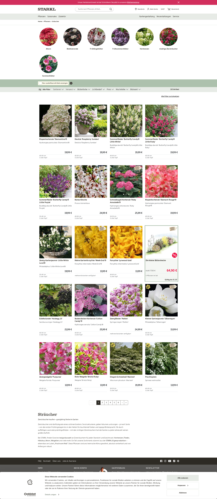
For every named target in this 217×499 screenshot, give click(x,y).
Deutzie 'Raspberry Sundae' (87, 139)
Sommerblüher (48, 76)
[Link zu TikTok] (174, 461)
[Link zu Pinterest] (178, 461)
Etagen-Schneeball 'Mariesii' (122, 377)
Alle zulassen (183, 478)
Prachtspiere (151, 377)
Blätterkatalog (133, 2)
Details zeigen (50, 494)
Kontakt (47, 461)
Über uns (57, 461)
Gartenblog (118, 468)
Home (40, 21)
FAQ (39, 461)
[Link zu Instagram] (165, 461)
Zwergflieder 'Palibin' (119, 319)
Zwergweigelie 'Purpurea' (50, 377)
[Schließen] (178, 2)
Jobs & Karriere (69, 461)
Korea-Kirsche (81, 200)
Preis (109, 89)
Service (176, 16)
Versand (69, 89)
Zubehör (62, 16)
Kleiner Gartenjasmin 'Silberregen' (160, 319)
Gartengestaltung (147, 16)
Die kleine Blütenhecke (156, 260)
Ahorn (48, 49)
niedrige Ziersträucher (168, 49)
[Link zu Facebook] (161, 461)
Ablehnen (183, 493)
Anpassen (181, 485)
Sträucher (55, 21)
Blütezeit (134, 89)
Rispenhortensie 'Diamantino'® (53, 139)
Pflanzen (42, 16)
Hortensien (144, 49)
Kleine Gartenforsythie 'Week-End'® (90, 260)
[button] (45, 89)
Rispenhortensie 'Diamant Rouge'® (160, 200)
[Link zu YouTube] (169, 461)
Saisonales (52, 16)
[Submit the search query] (111, 9)
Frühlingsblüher (96, 49)
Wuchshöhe (120, 89)
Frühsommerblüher (120, 49)
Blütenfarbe (82, 89)
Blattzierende (72, 49)
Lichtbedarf (97, 89)
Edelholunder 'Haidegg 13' (50, 319)
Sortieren (57, 89)
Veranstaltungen (164, 16)
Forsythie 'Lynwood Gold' (121, 260)
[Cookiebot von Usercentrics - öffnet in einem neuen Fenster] (30, 494)
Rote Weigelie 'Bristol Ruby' (87, 377)
